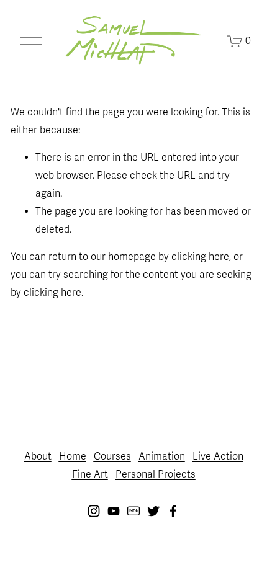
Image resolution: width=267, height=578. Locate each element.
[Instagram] (94, 511)
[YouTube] (113, 511)
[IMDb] (133, 511)
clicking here (200, 257)
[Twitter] (153, 511)
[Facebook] (173, 511)
